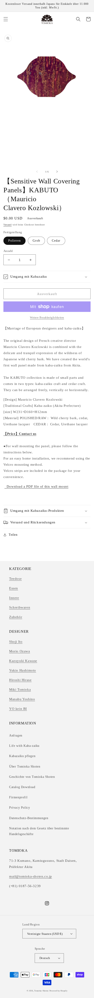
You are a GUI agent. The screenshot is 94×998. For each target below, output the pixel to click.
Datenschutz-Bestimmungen (28, 818)
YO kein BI (18, 709)
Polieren (14, 240)
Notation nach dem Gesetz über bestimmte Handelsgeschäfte (39, 831)
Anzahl (8, 251)
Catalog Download (22, 787)
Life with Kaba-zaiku (24, 745)
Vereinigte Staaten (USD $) (45, 933)
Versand (7, 224)
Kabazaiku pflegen (22, 756)
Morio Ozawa (19, 651)
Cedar (56, 240)
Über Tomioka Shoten (24, 766)
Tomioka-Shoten (41, 991)
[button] (6, 19)
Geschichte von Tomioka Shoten (32, 777)
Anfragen (15, 735)
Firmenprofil (18, 797)
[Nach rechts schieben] (57, 172)
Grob (36, 240)
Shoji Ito (15, 641)
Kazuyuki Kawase (23, 661)
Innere (14, 598)
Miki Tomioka (20, 689)
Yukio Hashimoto (22, 670)
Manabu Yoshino (22, 699)
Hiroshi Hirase (20, 680)
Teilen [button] (13, 534)
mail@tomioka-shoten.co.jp (30, 876)
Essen (13, 588)
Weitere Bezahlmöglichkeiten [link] (47, 317)
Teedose (15, 578)
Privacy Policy (19, 807)
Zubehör (15, 617)
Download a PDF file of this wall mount (36, 486)
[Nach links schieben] (37, 172)
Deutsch (44, 958)
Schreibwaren (19, 607)
